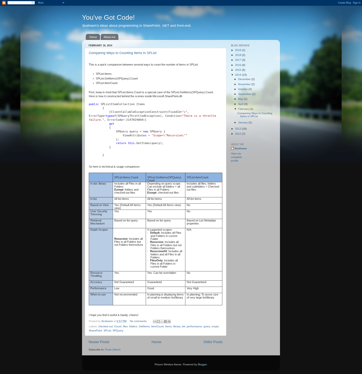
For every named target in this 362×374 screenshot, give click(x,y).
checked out (105, 326)
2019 (238, 50)
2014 (238, 74)
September (245, 94)
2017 (238, 60)
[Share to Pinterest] (169, 321)
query (206, 326)
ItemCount (157, 326)
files (125, 326)
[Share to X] (162, 321)
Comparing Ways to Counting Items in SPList (122, 53)
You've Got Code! (108, 17)
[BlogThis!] (158, 321)
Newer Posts (99, 342)
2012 (238, 133)
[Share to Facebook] (165, 321)
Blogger (202, 364)
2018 (238, 55)
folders (133, 326)
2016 (238, 65)
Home (93, 37)
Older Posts (212, 342)
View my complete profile (236, 157)
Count (117, 326)
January (243, 122)
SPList (107, 330)
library (176, 326)
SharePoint (95, 330)
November (244, 84)
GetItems (144, 326)
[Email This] (155, 321)
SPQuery (118, 330)
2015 (238, 70)
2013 (238, 128)
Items (168, 326)
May (241, 99)
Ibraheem (241, 148)
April (241, 104)
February (244, 109)
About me (109, 37)
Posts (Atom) (112, 349)
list (183, 326)
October (243, 89)
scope (215, 326)
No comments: (139, 321)
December (244, 79)
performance (194, 326)
